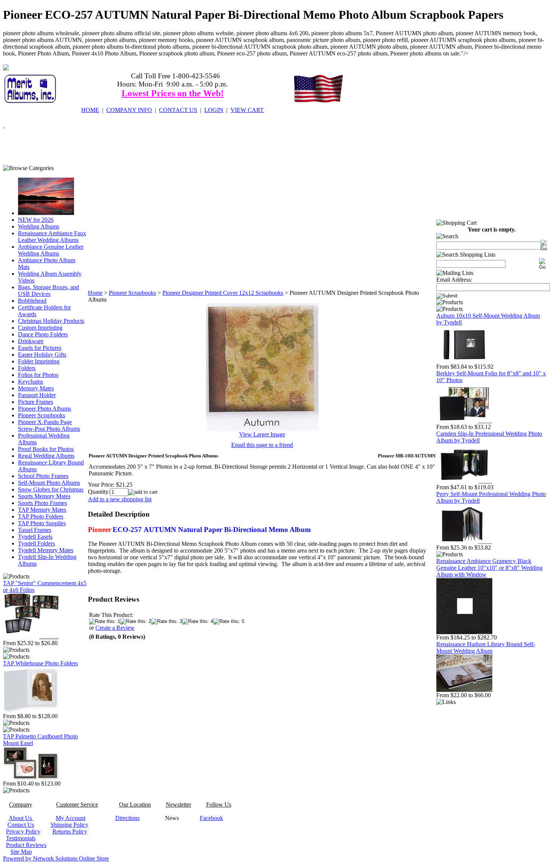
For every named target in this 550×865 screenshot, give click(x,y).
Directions (127, 818)
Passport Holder (37, 395)
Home (95, 293)
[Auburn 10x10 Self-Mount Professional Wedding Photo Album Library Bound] (464, 361)
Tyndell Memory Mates (45, 550)
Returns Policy (69, 831)
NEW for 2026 (36, 220)
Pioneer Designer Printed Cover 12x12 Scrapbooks (222, 293)
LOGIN (213, 110)
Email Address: (454, 279)
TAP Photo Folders (40, 516)
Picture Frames (35, 402)
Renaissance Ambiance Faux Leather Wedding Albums (52, 236)
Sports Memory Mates (44, 496)
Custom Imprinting (40, 327)
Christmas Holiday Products (51, 321)
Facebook (211, 818)
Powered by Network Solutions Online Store (56, 858)
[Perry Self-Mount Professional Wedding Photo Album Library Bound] (464, 542)
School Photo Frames (43, 476)
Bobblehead (32, 300)
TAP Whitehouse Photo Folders (40, 663)
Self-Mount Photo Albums (49, 483)
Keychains (30, 381)
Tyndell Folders (36, 543)
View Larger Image (262, 434)
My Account (70, 818)
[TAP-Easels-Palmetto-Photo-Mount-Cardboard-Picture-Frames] (31, 778)
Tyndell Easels (35, 536)
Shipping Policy (69, 825)
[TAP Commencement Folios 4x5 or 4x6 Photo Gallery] (31, 638)
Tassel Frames (34, 530)
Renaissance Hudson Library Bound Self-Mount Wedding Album (485, 647)
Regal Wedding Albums (46, 456)
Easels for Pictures (39, 348)
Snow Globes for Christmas (50, 489)
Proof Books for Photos (46, 449)
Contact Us (20, 825)
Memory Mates (36, 388)
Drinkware (30, 341)
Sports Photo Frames (42, 503)
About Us (21, 818)
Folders (27, 368)
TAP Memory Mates (42, 509)
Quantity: (99, 492)
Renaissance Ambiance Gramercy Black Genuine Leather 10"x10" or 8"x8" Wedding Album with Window (489, 568)
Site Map (21, 852)
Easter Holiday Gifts (42, 354)
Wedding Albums (38, 226)
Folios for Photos (38, 375)
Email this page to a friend (262, 445)
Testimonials (21, 838)
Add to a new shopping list (120, 499)
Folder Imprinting (38, 361)
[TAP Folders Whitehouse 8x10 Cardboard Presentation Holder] (31, 711)
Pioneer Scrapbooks (41, 415)
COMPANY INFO (129, 110)
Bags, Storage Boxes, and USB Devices (48, 290)
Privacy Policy (23, 831)
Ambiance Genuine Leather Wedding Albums (50, 250)
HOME (90, 110)
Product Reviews (26, 845)
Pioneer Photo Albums (44, 408)
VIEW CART (247, 110)
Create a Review (115, 627)
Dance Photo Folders (43, 334)
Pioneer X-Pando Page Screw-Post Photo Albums (49, 425)
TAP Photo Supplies (42, 523)
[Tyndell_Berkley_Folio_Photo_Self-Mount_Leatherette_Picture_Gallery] (464, 421)
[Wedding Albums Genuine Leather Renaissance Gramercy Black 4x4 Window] (464, 632)
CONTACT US (178, 110)
